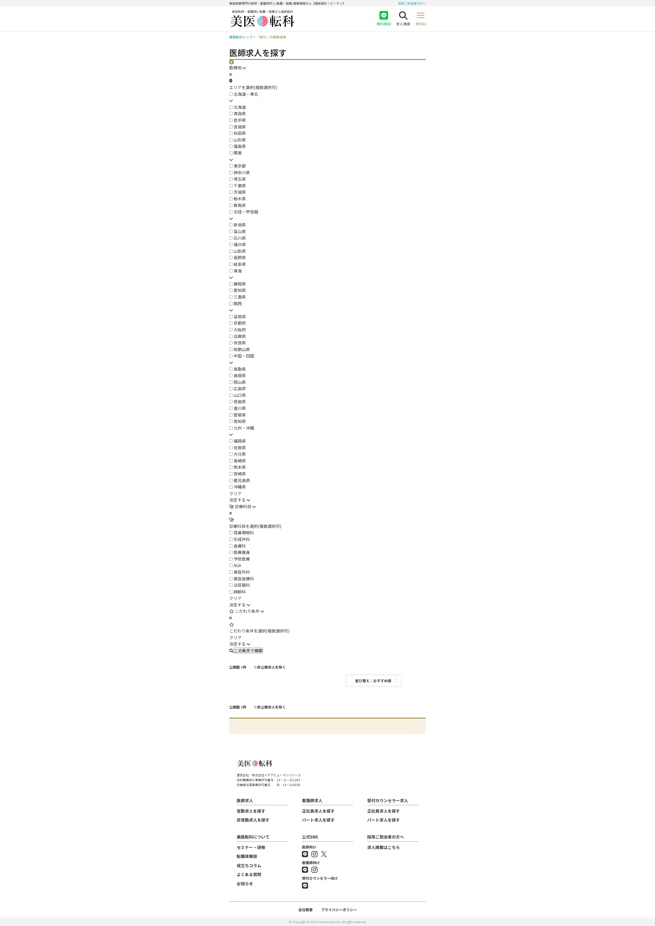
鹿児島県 (242, 480)
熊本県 (240, 467)
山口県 (240, 395)
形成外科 (242, 539)
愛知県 (240, 290)
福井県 (240, 244)
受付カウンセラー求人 (387, 800)
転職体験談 (247, 856)
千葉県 (240, 185)
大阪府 (240, 329)
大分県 (240, 454)
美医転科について (253, 837)
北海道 (240, 107)
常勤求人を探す (251, 811)
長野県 (240, 257)
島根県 (240, 375)
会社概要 (305, 909)
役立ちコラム (249, 865)
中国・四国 (244, 356)
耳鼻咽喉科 (244, 532)
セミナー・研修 (251, 847)
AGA (237, 565)
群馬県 (240, 205)
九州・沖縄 (244, 428)
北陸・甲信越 (246, 212)
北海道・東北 (246, 94)
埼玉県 (240, 179)
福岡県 (240, 441)
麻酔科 (240, 592)
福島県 (240, 146)
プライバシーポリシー (339, 909)
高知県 (240, 421)
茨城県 (240, 192)
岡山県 (240, 382)
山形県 (240, 140)
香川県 (240, 408)
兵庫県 (240, 336)
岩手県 (240, 120)
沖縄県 (240, 487)
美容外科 (242, 572)
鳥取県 (240, 369)
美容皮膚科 (244, 578)
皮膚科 (240, 546)
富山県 (240, 231)
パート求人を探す (318, 820)
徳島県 (240, 401)
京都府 (240, 323)
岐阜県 (240, 264)
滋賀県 (240, 316)
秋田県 (240, 133)
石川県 (240, 238)
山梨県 (240, 251)
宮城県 (240, 127)
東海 (238, 271)
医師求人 (245, 800)
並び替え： (364, 680)
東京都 (240, 166)
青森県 (240, 113)
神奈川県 (242, 172)
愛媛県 (240, 415)
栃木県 (240, 198)
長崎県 (240, 460)
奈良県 (240, 343)
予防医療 (242, 559)
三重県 (240, 297)
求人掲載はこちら (383, 847)
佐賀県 (240, 447)
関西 (238, 303)
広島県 (240, 388)
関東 (238, 153)
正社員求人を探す (318, 811)
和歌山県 (242, 349)
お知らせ (245, 883)
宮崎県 (240, 474)
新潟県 (240, 225)
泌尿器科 (242, 585)
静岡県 (240, 284)
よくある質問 (249, 874)
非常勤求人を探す (253, 820)
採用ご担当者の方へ (412, 3)
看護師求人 (312, 800)
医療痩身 (242, 552)
